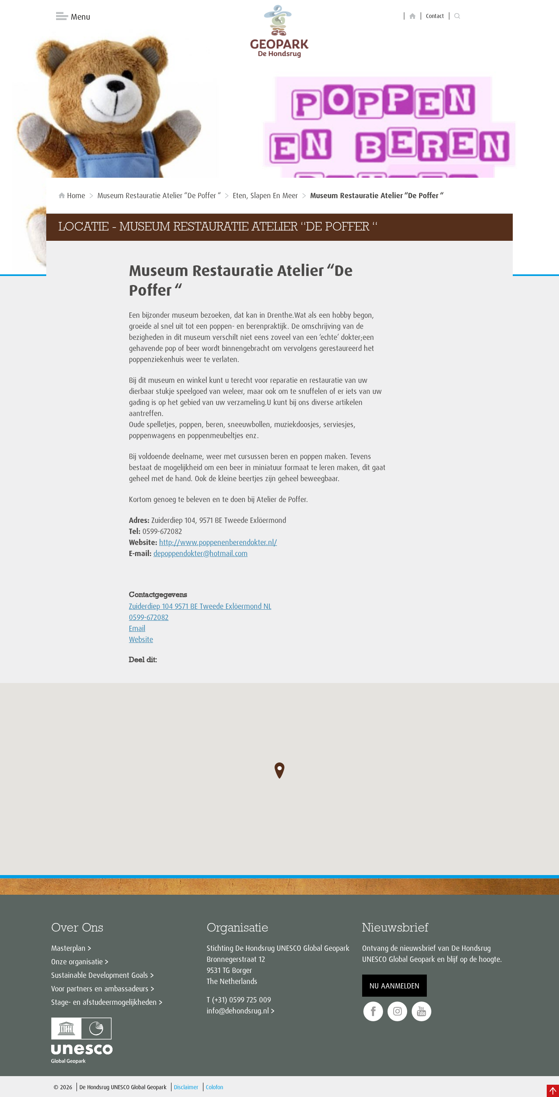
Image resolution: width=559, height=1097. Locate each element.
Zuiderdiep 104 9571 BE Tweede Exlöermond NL (200, 606)
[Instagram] (397, 1012)
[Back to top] (553, 1091)
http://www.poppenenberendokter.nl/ (218, 542)
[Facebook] (373, 1012)
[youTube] (421, 1012)
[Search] (457, 16)
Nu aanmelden (394, 985)
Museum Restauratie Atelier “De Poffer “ (159, 195)
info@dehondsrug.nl (238, 1010)
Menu (80, 16)
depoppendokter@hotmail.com (200, 553)
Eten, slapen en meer (265, 195)
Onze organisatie (77, 961)
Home (76, 195)
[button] (279, 770)
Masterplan (68, 947)
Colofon (214, 1086)
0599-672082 (149, 617)
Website (141, 639)
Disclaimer (186, 1086)
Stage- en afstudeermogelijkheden (104, 1002)
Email (137, 628)
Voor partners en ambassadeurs (100, 988)
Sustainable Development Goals (99, 974)
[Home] (412, 16)
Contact (435, 15)
